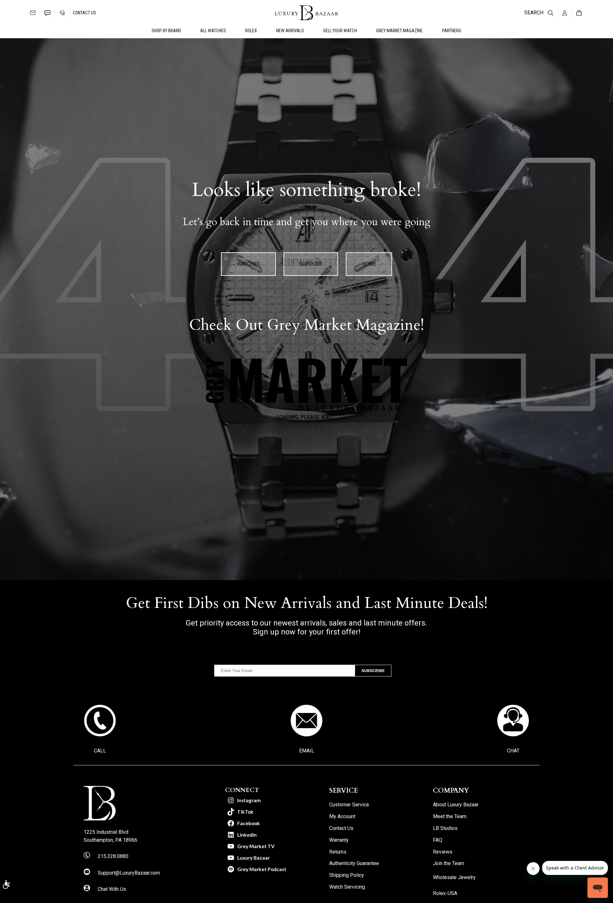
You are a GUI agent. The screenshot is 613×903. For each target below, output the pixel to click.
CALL (100, 751)
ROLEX (251, 30)
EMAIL (306, 751)
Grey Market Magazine (399, 30)
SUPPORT (310, 264)
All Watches (213, 30)
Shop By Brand (166, 30)
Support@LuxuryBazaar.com (129, 873)
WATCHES (248, 264)
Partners (451, 30)
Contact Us (84, 12)
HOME (369, 264)
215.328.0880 (113, 856)
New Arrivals (290, 30)
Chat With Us (112, 889)
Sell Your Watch (340, 30)
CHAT (513, 751)
